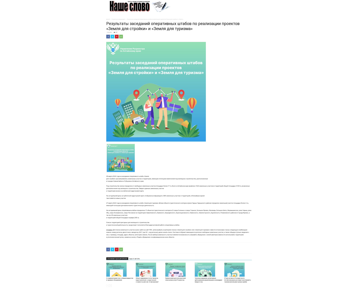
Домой (108, 19)
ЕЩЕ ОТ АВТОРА (134, 259)
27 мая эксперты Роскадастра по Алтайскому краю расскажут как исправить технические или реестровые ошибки (237, 280)
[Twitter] (112, 36)
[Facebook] (108, 36)
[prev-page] (107, 285)
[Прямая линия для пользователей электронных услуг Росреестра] (179, 270)
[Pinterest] (117, 36)
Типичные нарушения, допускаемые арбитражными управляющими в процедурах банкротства (208, 280)
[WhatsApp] (121, 36)
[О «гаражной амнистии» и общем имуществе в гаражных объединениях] (120, 270)
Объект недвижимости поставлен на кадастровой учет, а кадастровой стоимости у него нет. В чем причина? (147, 280)
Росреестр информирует (118, 19)
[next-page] (110, 285)
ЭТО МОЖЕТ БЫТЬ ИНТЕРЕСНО (117, 259)
